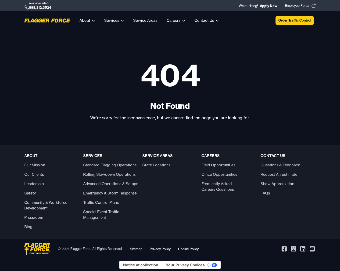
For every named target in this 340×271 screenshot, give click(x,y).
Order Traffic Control (294, 20)
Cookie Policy (188, 249)
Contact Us (204, 20)
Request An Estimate (279, 174)
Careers (173, 20)
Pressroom (33, 217)
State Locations (156, 165)
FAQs (265, 193)
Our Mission (34, 165)
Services (111, 20)
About (84, 20)
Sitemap (136, 249)
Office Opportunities (219, 174)
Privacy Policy (160, 249)
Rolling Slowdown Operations (109, 174)
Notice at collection (140, 265)
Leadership (34, 183)
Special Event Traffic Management (101, 214)
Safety (30, 193)
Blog (28, 226)
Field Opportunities (218, 165)
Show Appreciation (277, 183)
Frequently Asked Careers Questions (217, 186)
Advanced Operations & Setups (110, 183)
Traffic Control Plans (101, 202)
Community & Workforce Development (45, 205)
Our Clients (34, 174)
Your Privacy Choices (185, 265)
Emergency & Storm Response (110, 193)
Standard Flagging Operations (109, 165)
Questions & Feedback (280, 165)
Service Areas (145, 20)
